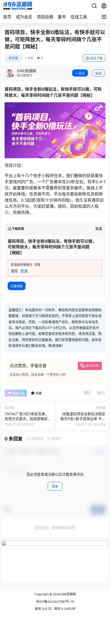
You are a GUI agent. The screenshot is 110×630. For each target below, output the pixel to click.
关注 (82, 73)
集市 (62, 16)
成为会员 (24, 16)
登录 (24, 271)
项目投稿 (45, 16)
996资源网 (68, 594)
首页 (7, 16)
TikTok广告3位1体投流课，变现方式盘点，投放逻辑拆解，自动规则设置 (26, 419)
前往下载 (96, 58)
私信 (98, 73)
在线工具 (79, 16)
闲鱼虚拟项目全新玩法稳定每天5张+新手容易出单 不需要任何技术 (82, 419)
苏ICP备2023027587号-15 (55, 601)
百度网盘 (16, 286)
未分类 (13, 58)
